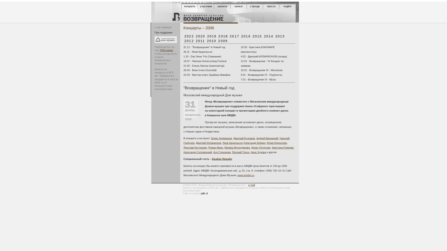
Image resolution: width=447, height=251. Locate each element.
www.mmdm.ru (245, 175)
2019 (212, 36)
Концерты (189, 6)
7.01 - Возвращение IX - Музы (258, 79)
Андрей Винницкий (267, 138)
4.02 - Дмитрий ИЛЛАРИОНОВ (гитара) (264, 56)
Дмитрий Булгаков (244, 138)
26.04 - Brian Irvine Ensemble (200, 70)
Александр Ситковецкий (197, 152)
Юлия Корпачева (277, 143)
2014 (269, 36)
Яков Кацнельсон (233, 143)
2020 (200, 36)
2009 (223, 41)
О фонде (255, 6)
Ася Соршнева (222, 152)
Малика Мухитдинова (237, 147)
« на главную (163, 27)
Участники (206, 6)
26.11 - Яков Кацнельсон (197, 51)
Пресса (271, 6)
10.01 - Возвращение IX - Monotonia (261, 70)
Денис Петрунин (261, 147)
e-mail (251, 185)
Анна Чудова (258, 152)
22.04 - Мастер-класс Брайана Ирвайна (206, 74)
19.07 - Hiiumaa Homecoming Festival (204, 61)
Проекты (222, 6)
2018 (223, 36)
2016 (246, 36)
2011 (200, 41)
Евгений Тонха (240, 152)
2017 (234, 36)
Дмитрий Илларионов (208, 143)
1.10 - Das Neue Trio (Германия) (202, 56)
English (287, 6)
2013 (280, 36)
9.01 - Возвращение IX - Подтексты (261, 74)
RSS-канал (166, 50)
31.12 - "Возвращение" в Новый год (204, 47)
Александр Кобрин (254, 143)
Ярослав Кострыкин (195, 147)
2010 (212, 41)
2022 (189, 36)
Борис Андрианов (221, 138)
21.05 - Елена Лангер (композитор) (203, 65)
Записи (238, 6)
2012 (189, 41)
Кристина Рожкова (283, 147)
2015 (257, 36)
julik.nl (204, 193)
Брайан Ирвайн (222, 159)
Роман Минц (215, 147)
